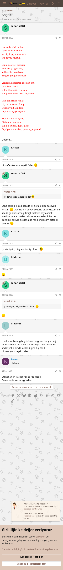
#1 (60, 37)
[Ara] (59, 4)
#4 (60, 243)
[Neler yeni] (53, 4)
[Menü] (4, 3)
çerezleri (40, 536)
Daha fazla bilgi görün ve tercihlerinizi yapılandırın (30, 549)
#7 (60, 335)
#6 (60, 295)
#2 (60, 159)
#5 (60, 269)
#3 (60, 185)
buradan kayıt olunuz (33, 509)
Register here (29, 516)
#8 (60, 371)
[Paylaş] (56, 38)
